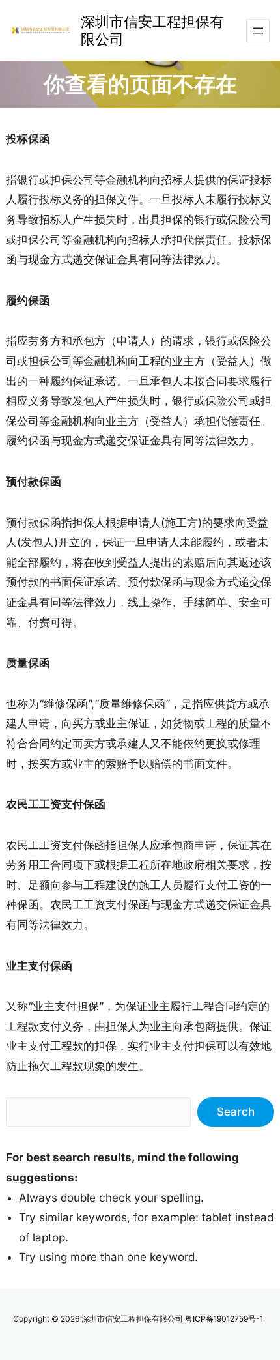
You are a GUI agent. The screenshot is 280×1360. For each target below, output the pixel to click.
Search (236, 1111)
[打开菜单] (258, 30)
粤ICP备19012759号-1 (224, 1319)
